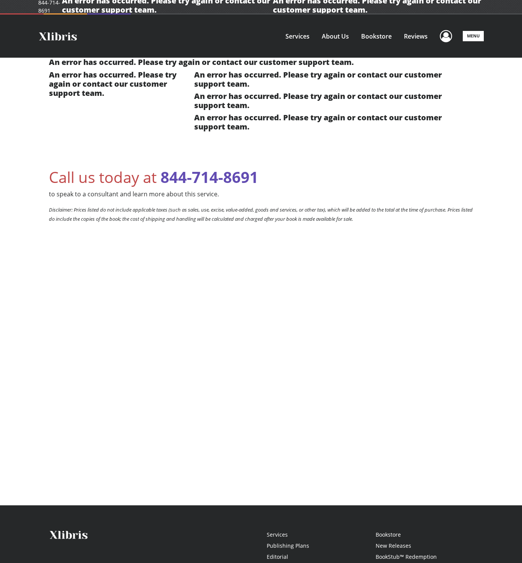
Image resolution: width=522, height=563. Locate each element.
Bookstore (376, 36)
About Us (335, 36)
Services (297, 36)
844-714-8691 (209, 177)
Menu (473, 36)
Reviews (416, 36)
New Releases (393, 545)
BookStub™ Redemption (406, 556)
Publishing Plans (288, 545)
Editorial (277, 556)
